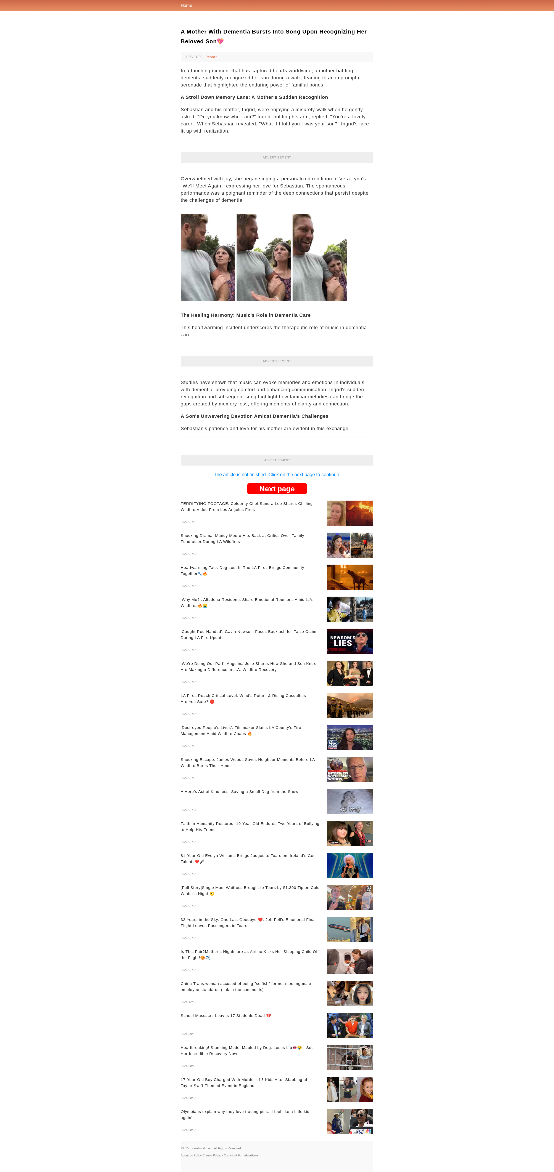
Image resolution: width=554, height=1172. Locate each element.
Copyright (230, 1155)
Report (211, 56)
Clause (207, 1155)
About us (187, 1155)
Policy (198, 1155)
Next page (277, 489)
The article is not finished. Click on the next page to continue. (277, 474)
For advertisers (248, 1155)
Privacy (218, 1155)
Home (186, 5)
